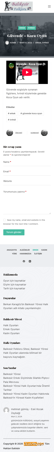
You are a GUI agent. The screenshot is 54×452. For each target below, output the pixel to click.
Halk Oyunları (10, 325)
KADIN (44, 250)
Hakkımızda (25, 254)
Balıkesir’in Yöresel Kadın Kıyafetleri (23, 397)
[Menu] (49, 6)
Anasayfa (12, 250)
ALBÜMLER (25, 250)
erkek (11, 113)
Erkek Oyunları (11, 329)
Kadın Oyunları (11, 333)
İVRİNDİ (31, 28)
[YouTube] (30, 261)
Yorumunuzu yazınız (14, 191)
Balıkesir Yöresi (12, 374)
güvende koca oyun (31, 113)
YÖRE (14, 254)
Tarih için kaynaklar (14, 288)
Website (7, 181)
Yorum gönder (13, 232)
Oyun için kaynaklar (14, 280)
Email (7, 171)
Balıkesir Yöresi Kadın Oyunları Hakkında (26, 393)
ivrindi (12, 119)
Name (7, 161)
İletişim (38, 254)
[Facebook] (24, 261)
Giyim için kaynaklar (14, 284)
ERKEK (22, 28)
